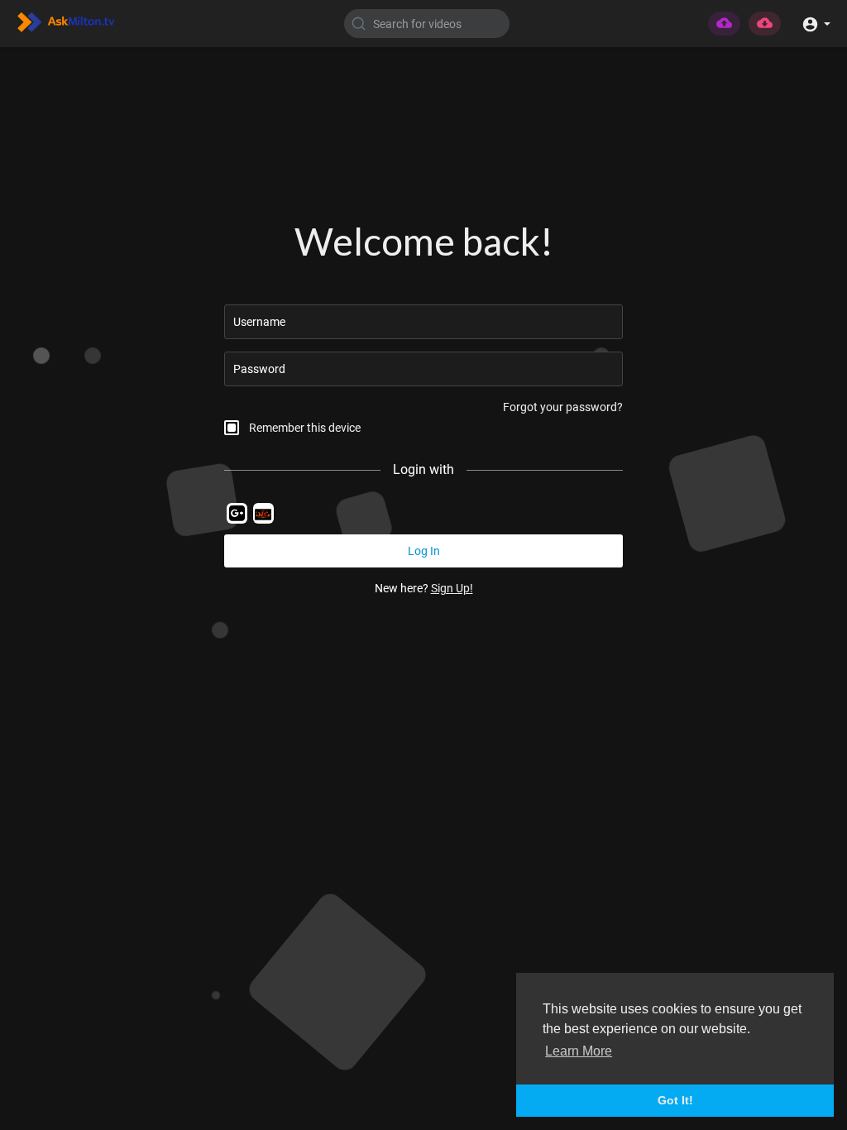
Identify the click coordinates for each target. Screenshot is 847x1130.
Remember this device (305, 427)
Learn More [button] (578, 1051)
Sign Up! (452, 588)
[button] (816, 22)
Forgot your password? (563, 407)
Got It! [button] (675, 1100)
